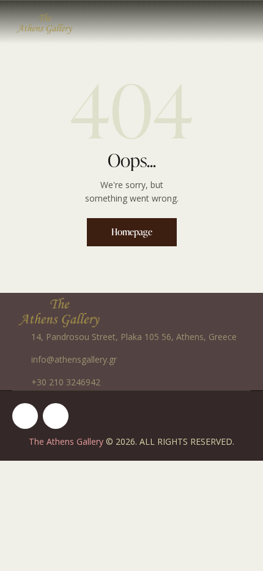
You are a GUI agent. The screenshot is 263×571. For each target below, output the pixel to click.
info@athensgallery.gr (74, 359)
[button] (247, 21)
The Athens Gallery (66, 441)
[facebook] (25, 416)
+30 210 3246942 (65, 382)
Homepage (131, 231)
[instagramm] (56, 416)
